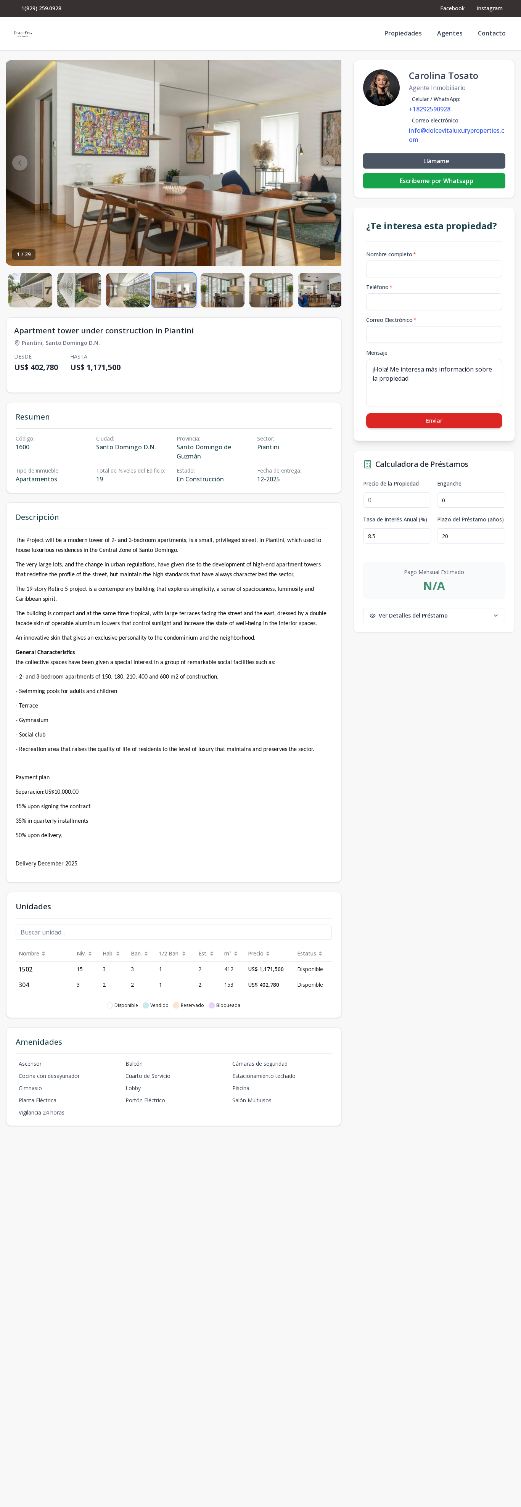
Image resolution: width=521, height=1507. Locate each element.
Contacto (492, 33)
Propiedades (403, 33)
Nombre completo (391, 254)
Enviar (434, 420)
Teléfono (379, 287)
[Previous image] (19, 162)
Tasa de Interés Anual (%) (395, 519)
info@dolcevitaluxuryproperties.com (456, 135)
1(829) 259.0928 (41, 8)
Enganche (449, 483)
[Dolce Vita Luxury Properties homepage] (23, 33)
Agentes (450, 33)
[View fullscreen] (327, 252)
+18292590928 (429, 109)
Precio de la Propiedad (391, 483)
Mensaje (377, 352)
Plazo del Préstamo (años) (470, 519)
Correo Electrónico (391, 319)
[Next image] (327, 162)
